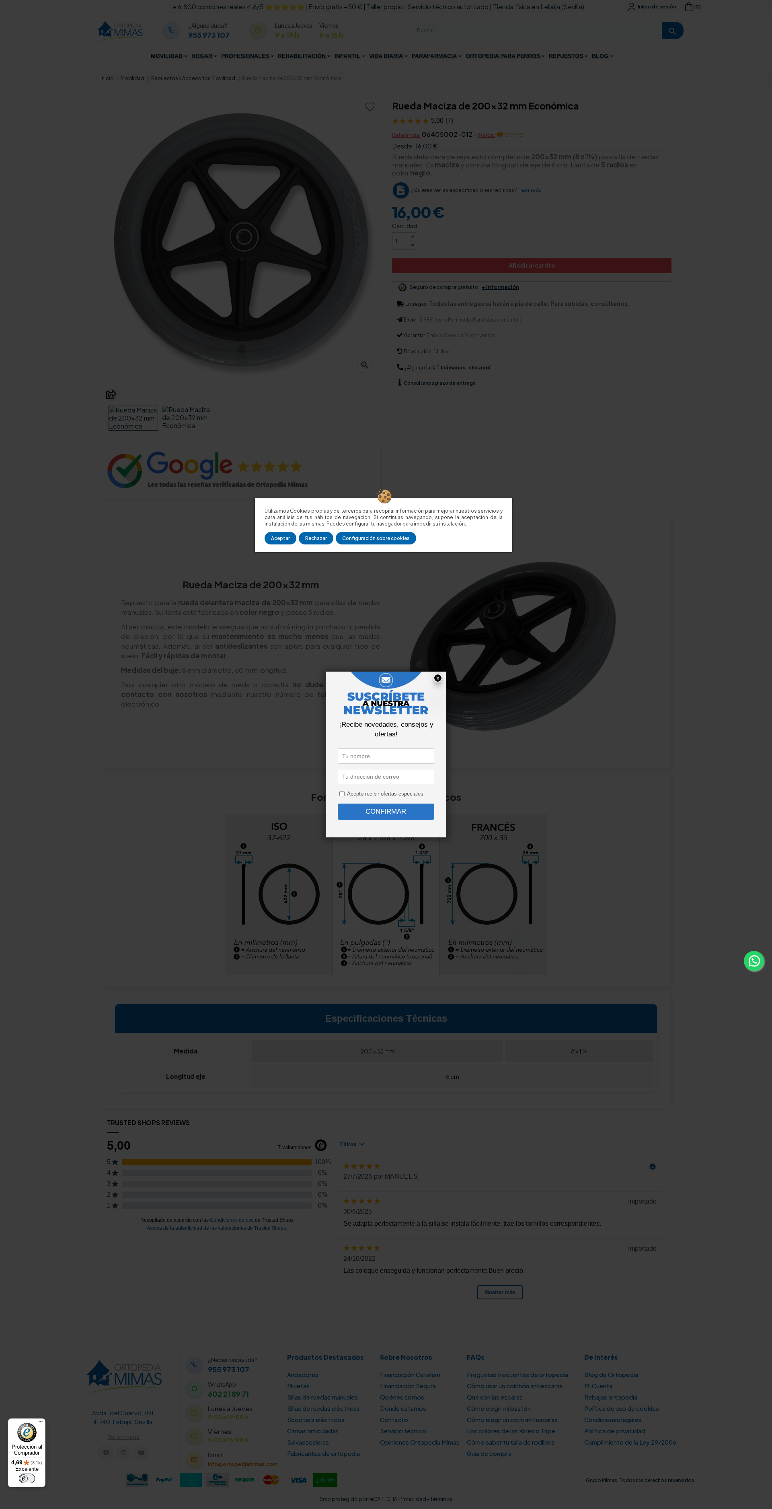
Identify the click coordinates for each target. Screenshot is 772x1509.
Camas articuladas (313, 1431)
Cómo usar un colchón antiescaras (515, 1385)
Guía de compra (489, 1453)
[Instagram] (123, 1453)
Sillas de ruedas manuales (322, 1397)
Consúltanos (419, 383)
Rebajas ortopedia (610, 1397)
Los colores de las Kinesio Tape (511, 1431)
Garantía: (414, 335)
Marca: (486, 135)
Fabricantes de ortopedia (323, 1453)
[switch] (27, 1478)
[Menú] (40, 1423)
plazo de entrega (440, 383)
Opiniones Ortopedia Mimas (420, 1442)
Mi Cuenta (598, 1385)
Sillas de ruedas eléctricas (323, 1408)
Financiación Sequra (408, 1385)
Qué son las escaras (495, 1397)
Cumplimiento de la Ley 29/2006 (630, 1442)
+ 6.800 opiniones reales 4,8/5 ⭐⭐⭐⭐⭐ (238, 6)
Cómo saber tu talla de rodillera (510, 1442)
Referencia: (406, 135)
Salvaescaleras (308, 1442)
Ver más (531, 190)
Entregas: (416, 304)
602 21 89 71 (228, 1394)
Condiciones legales (612, 1419)
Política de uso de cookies (621, 1408)
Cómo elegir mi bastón (499, 1408)
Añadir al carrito (532, 265)
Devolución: (418, 351)
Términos (441, 1499)
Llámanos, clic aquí (465, 368)
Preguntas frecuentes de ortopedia (517, 1374)
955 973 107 (209, 35)
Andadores (302, 1374)
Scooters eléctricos (316, 1419)
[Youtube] (141, 1453)
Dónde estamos (403, 1408)
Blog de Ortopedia (611, 1374)
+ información (500, 287)
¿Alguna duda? (421, 368)
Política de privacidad (614, 1431)
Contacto (394, 1419)
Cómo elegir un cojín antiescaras (512, 1419)
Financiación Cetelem (410, 1374)
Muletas (298, 1385)
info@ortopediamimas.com (242, 1464)
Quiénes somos (402, 1397)
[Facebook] (106, 1453)
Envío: (411, 320)
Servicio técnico (403, 1431)
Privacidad (412, 1499)
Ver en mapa (124, 1436)
